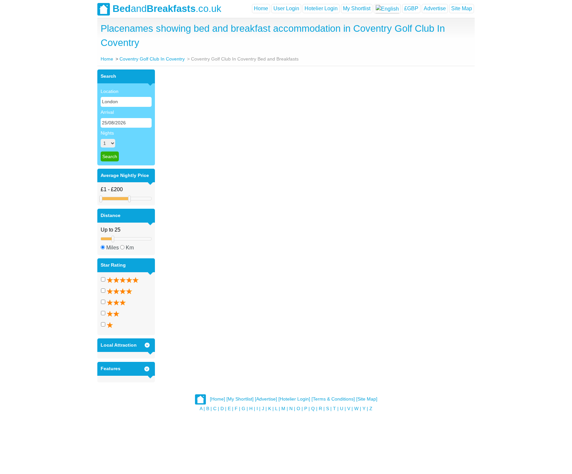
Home (261, 8)
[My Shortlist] (240, 399)
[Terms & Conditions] (333, 399)
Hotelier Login (321, 8)
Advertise (435, 8)
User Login (286, 8)
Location (110, 91)
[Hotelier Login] (294, 399)
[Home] (217, 399)
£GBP (411, 8)
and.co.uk (167, 8)
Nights (107, 133)
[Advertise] (266, 399)
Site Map (461, 8)
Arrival (107, 112)
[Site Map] (366, 399)
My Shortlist (356, 8)
